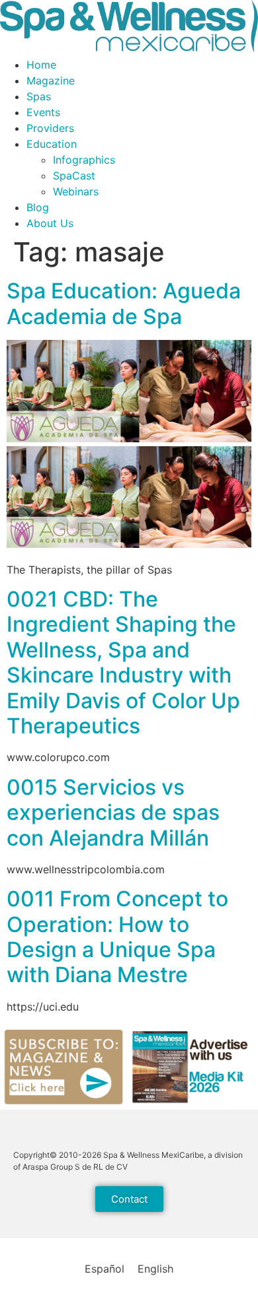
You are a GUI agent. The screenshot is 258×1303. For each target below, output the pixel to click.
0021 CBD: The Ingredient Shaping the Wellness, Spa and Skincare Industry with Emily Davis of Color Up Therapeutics (123, 662)
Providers (50, 128)
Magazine (50, 80)
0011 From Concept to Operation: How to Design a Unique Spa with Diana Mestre (117, 936)
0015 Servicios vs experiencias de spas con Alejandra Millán (113, 812)
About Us (49, 223)
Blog (37, 207)
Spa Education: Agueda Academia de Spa (124, 303)
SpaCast (74, 175)
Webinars (76, 191)
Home (41, 64)
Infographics (84, 159)
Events (43, 112)
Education (51, 143)
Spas (38, 96)
